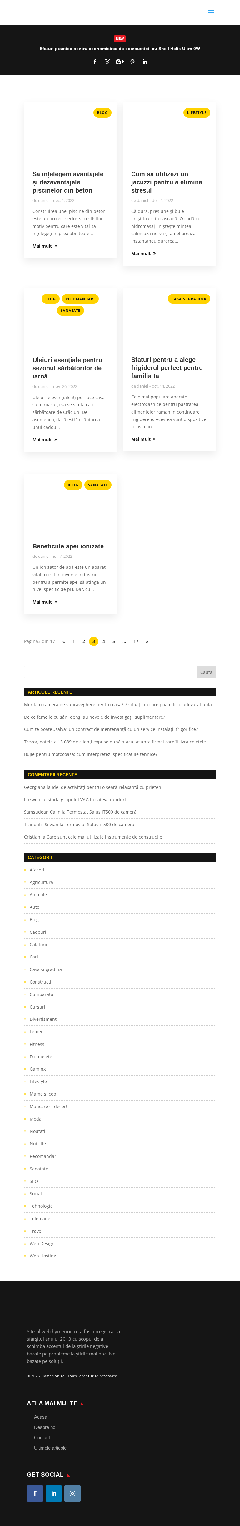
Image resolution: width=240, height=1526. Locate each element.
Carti (35, 957)
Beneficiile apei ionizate (68, 546)
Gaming (38, 1069)
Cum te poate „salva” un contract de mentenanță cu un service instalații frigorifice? (111, 729)
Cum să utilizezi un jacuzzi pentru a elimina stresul (166, 182)
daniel (43, 200)
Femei (36, 1032)
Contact (42, 1437)
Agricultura (41, 882)
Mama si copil (44, 1094)
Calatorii (38, 945)
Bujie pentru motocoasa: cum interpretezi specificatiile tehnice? (91, 754)
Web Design (42, 1243)
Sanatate (70, 310)
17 (135, 641)
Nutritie (38, 1144)
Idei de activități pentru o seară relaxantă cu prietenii (108, 787)
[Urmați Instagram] (72, 1493)
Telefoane (40, 1218)
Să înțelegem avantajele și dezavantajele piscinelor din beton (67, 182)
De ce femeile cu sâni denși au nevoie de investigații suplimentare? (94, 717)
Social (36, 1193)
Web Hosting (43, 1256)
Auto (34, 907)
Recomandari (80, 298)
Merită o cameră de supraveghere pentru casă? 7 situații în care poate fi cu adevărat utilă (118, 704)
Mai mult (120, 50)
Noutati (37, 1131)
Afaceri (37, 870)
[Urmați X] (107, 62)
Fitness (37, 1044)
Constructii (41, 982)
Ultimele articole (50, 1448)
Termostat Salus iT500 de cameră (102, 812)
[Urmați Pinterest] (133, 62)
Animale (38, 894)
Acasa (40, 1417)
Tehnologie (41, 1206)
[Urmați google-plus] (120, 62)
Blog (102, 112)
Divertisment (43, 1019)
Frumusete (41, 1057)
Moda (36, 1119)
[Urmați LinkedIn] (145, 62)
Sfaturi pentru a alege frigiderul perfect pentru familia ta (167, 367)
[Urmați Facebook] (95, 62)
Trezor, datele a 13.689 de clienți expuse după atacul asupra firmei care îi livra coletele (115, 742)
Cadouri (38, 932)
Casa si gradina (189, 298)
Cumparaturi (43, 994)
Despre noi (45, 1427)
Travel (36, 1231)
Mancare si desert (49, 1106)
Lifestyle (197, 112)
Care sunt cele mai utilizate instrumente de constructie (104, 837)
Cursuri (37, 1007)
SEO (34, 1181)
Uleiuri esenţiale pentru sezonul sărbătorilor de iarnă (67, 368)
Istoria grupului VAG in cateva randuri (86, 800)
